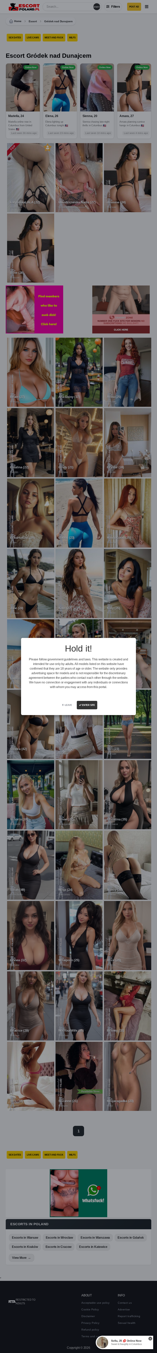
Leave (68, 705)
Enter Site (88, 705)
